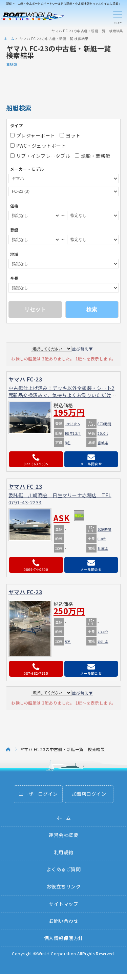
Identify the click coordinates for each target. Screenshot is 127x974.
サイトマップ (63, 903)
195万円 (69, 412)
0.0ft (102, 538)
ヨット (73, 135)
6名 (68, 641)
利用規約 (63, 852)
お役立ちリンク (63, 886)
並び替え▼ (82, 349)
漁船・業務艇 (95, 155)
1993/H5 (72, 423)
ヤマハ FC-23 (25, 379)
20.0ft (103, 433)
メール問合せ (91, 463)
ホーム (9, 38)
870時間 (104, 423)
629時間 (104, 529)
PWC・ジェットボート (41, 145)
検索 (91, 309)
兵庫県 (103, 548)
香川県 (103, 641)
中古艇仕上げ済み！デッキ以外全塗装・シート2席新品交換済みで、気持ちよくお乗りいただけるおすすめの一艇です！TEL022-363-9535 (62, 395)
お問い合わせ (63, 920)
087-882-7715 (36, 673)
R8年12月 (73, 433)
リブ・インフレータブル (43, 155)
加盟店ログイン (89, 793)
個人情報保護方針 (63, 938)
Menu (117, 16)
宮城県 (103, 442)
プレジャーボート (35, 135)
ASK (62, 518)
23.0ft (103, 631)
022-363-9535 (36, 463)
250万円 (69, 611)
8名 (68, 442)
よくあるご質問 (63, 869)
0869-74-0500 (36, 569)
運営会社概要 (63, 834)
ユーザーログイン (38, 793)
